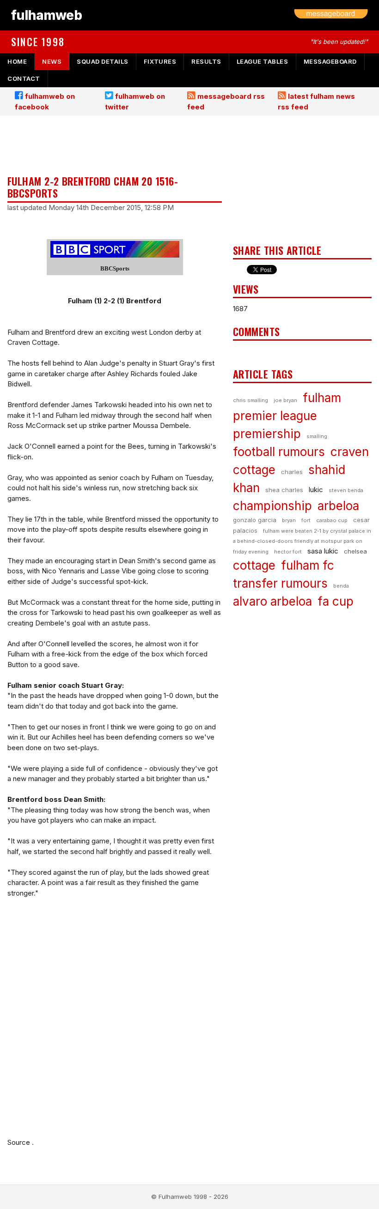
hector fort (288, 551)
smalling (316, 436)
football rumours (279, 452)
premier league (275, 416)
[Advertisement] (114, 146)
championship (272, 506)
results (206, 61)
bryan (289, 520)
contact (23, 78)
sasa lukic (322, 551)
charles (292, 471)
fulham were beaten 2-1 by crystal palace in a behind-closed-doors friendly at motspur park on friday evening (302, 541)
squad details (102, 61)
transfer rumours (280, 583)
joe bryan (285, 400)
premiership (267, 434)
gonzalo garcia (254, 519)
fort (306, 520)
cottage (254, 565)
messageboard (330, 61)
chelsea (355, 551)
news (51, 61)
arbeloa (338, 506)
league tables (262, 61)
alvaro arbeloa (272, 601)
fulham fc (307, 565)
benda (341, 586)
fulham (322, 398)
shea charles (284, 489)
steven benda (346, 490)
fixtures (160, 61)
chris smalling (250, 400)
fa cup (336, 601)
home (17, 61)
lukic (316, 489)
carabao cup (332, 520)
